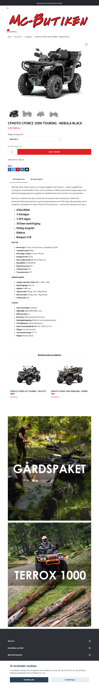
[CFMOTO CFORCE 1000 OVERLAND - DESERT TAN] (70, 375)
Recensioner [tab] (36, 179)
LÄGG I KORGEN (54, 152)
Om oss (11, 641)
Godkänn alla (29, 680)
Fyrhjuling (28, 37)
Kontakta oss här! (16, 648)
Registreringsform (15, 134)
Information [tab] (19, 179)
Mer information (15, 655)
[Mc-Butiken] (48, 20)
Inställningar (70, 680)
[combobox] (35, 139)
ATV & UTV (17, 37)
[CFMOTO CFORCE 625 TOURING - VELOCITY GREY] (29, 375)
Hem (9, 37)
